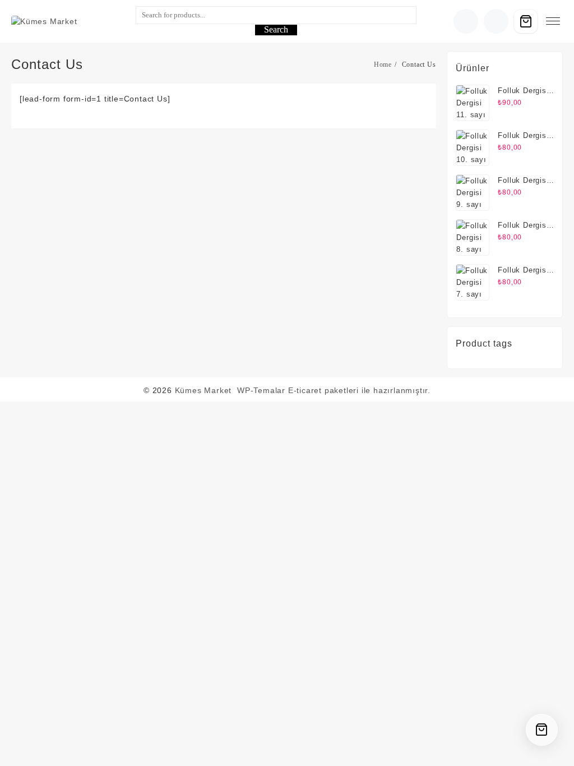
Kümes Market (203, 390)
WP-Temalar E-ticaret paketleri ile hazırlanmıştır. (333, 390)
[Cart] (526, 21)
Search (276, 29)
